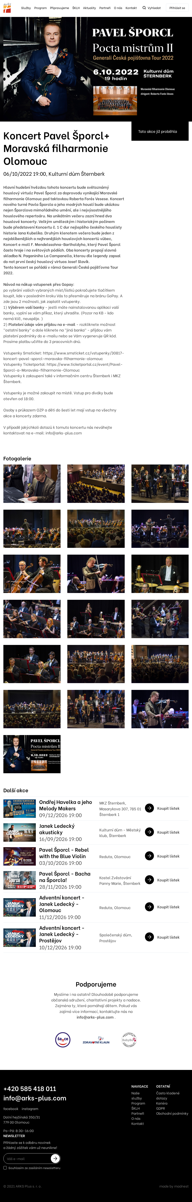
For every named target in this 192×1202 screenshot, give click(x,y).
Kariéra (161, 1102)
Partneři (105, 7)
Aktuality (89, 7)
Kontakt (131, 7)
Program (40, 7)
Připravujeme (59, 7)
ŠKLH (76, 7)
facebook (10, 1108)
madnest (181, 1185)
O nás (118, 7)
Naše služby (136, 1095)
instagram (30, 1108)
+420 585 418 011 (29, 1088)
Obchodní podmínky (172, 1113)
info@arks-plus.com (96, 1017)
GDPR (160, 1108)
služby (26, 7)
